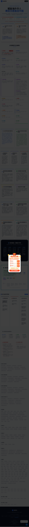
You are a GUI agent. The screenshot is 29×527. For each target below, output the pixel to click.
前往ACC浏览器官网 (14, 270)
